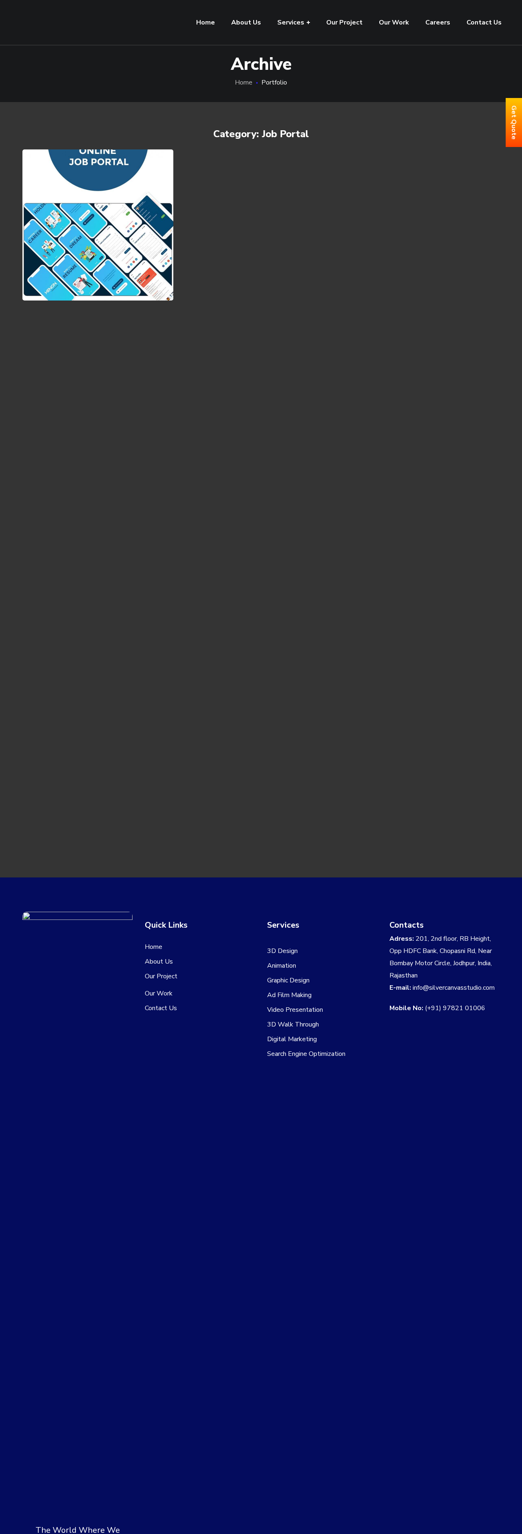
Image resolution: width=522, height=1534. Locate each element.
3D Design (282, 950)
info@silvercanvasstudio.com (454, 987)
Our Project (161, 976)
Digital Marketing (292, 1039)
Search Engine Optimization (306, 1053)
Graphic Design (288, 980)
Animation (281, 965)
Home (243, 82)
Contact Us (161, 1008)
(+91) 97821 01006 (455, 1008)
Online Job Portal (97, 210)
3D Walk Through (293, 1024)
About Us (159, 961)
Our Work (159, 993)
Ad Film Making (289, 995)
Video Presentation (295, 1009)
